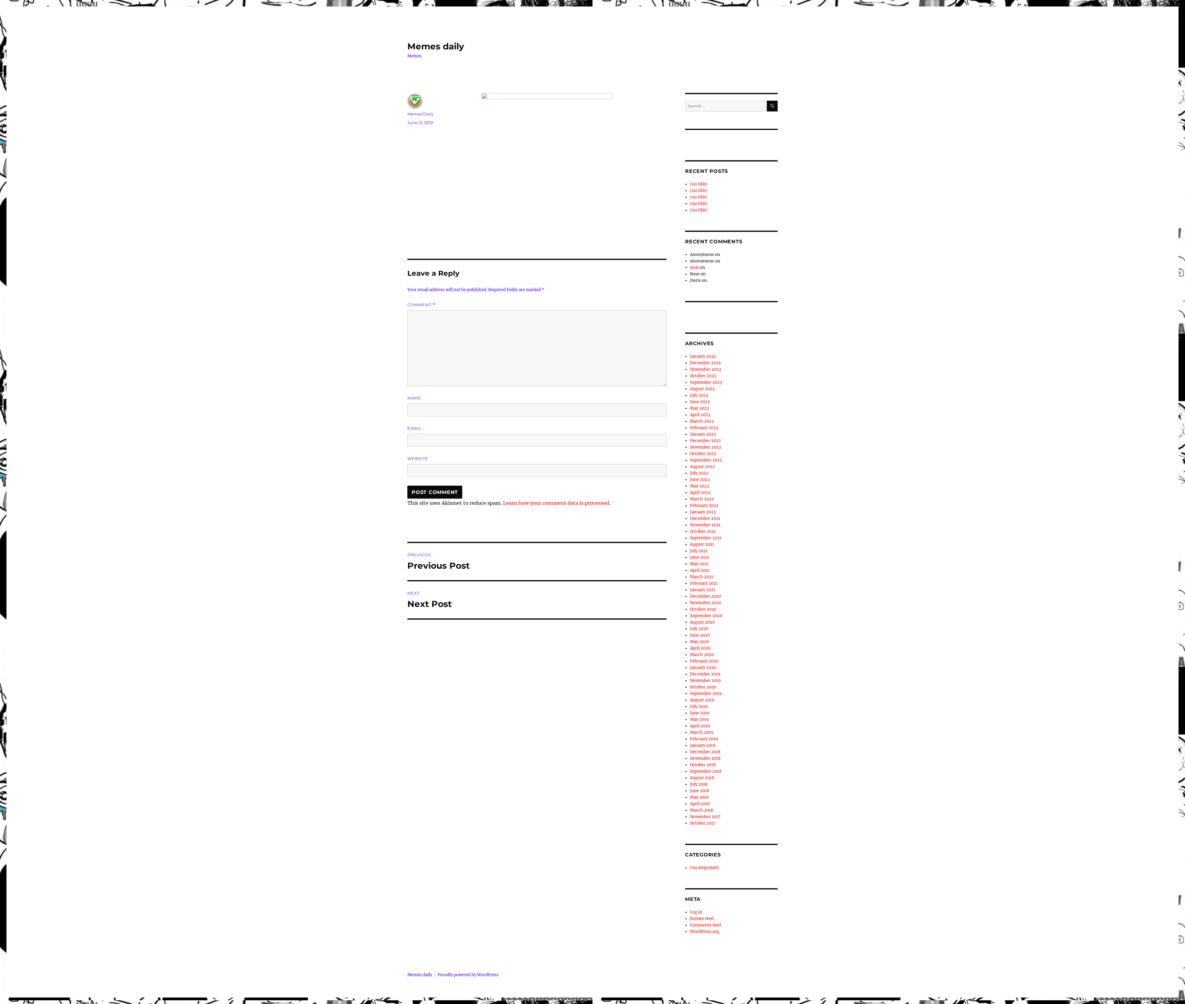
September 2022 (706, 460)
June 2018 (699, 790)
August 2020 (702, 622)
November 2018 (705, 758)
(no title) (699, 184)
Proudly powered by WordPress (468, 974)
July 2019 (699, 706)
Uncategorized (704, 867)
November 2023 (705, 369)
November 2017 (705, 816)
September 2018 (705, 771)
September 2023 (706, 382)
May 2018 (699, 797)
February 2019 (704, 739)
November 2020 (705, 602)
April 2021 (700, 570)
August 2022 (702, 466)
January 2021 (702, 589)
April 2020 (700, 648)
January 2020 (703, 667)
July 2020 (699, 628)
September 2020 (706, 615)
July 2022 (699, 473)
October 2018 (703, 765)
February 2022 (704, 505)
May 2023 (699, 408)
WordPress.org (704, 931)
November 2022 (705, 447)
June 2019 (699, 713)
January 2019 (703, 745)
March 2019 (701, 732)
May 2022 (699, 486)
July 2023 (699, 395)
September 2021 (705, 538)
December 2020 (705, 596)
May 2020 (699, 641)
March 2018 (701, 810)
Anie (694, 267)
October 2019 (703, 687)
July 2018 (699, 784)
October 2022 (703, 453)
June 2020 (700, 635)
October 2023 (703, 376)
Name (414, 397)
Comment (421, 304)
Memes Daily (420, 113)
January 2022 (703, 512)
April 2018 (700, 803)
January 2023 (703, 434)
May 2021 (699, 564)
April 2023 (700, 414)
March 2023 (701, 421)
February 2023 (704, 427)
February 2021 (704, 583)
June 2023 (699, 401)
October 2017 (703, 823)
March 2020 (702, 654)
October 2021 (703, 531)
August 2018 (702, 777)
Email (414, 428)
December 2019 (705, 674)
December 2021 (705, 518)
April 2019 (700, 726)
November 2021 (705, 525)
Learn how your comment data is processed (556, 503)
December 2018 (705, 752)
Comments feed (705, 925)
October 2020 (703, 609)
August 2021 (702, 544)
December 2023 (705, 363)
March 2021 (701, 576)
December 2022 (705, 440)
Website (417, 458)
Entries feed (701, 918)
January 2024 (703, 356)
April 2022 (700, 492)
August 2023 (702, 388)
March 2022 (702, 499)
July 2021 (699, 551)
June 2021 (699, 557)
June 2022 (700, 479)
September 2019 (706, 693)
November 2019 (705, 680)
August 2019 (702, 700)
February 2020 (704, 661)
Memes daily (435, 46)
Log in (696, 912)
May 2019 (699, 719)
